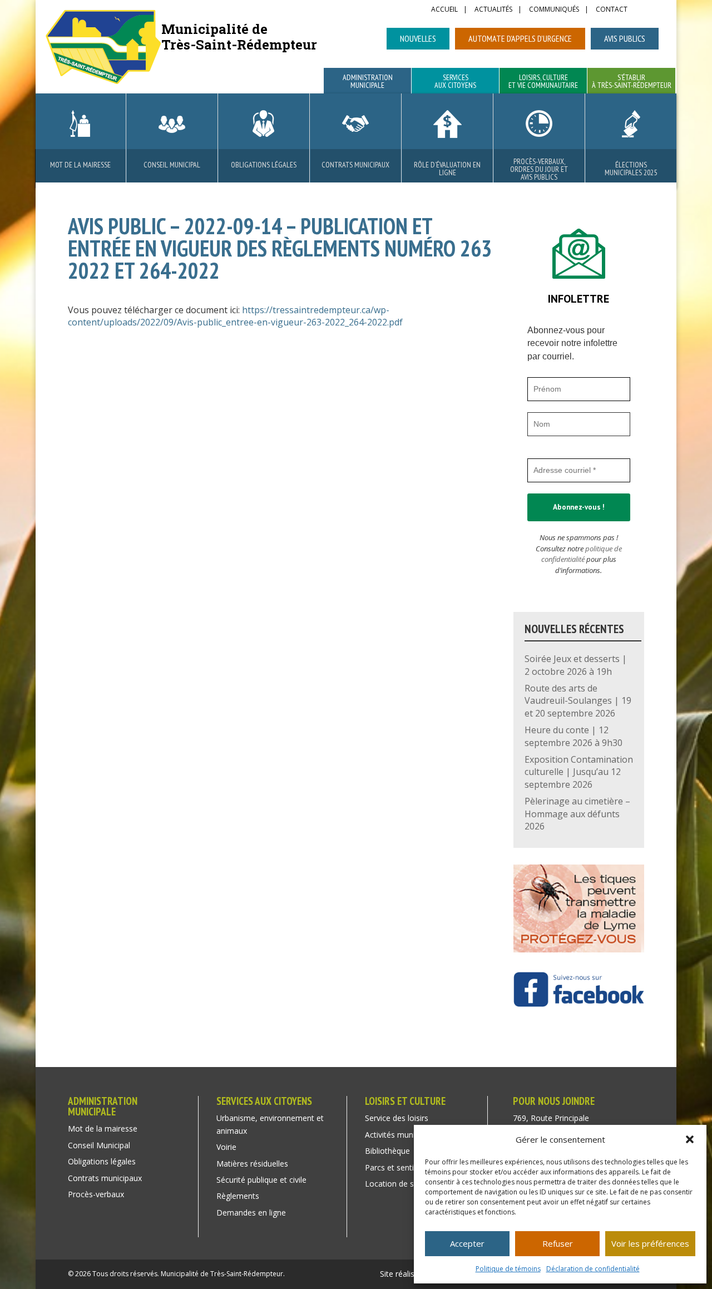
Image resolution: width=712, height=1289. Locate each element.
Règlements (237, 1196)
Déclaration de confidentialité (593, 1268)
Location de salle (395, 1183)
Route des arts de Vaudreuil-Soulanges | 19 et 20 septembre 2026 (578, 700)
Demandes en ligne (251, 1212)
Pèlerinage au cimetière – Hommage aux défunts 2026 (577, 813)
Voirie (226, 1147)
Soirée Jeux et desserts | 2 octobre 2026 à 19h (576, 665)
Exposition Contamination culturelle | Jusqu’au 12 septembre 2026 (579, 772)
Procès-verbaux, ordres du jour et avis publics (539, 169)
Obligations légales (263, 165)
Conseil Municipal (172, 165)
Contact (611, 10)
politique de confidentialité (581, 554)
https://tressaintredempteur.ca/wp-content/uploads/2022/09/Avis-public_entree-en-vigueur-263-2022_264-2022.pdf (235, 316)
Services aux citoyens (455, 81)
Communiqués (554, 10)
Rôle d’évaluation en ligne (447, 168)
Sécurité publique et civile (261, 1179)
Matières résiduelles (252, 1163)
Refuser (557, 1243)
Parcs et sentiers (395, 1167)
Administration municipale (368, 81)
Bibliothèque (387, 1150)
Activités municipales (402, 1134)
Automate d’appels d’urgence (520, 38)
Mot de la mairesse (80, 165)
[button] (689, 1139)
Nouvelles (418, 38)
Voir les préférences (650, 1243)
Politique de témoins (508, 1268)
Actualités (493, 10)
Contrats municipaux (355, 165)
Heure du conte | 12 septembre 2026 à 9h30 (573, 736)
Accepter (467, 1243)
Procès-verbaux (96, 1194)
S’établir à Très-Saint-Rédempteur (631, 81)
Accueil (444, 10)
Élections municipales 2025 (631, 168)
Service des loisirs (396, 1118)
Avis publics (624, 38)
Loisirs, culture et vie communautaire (543, 81)
